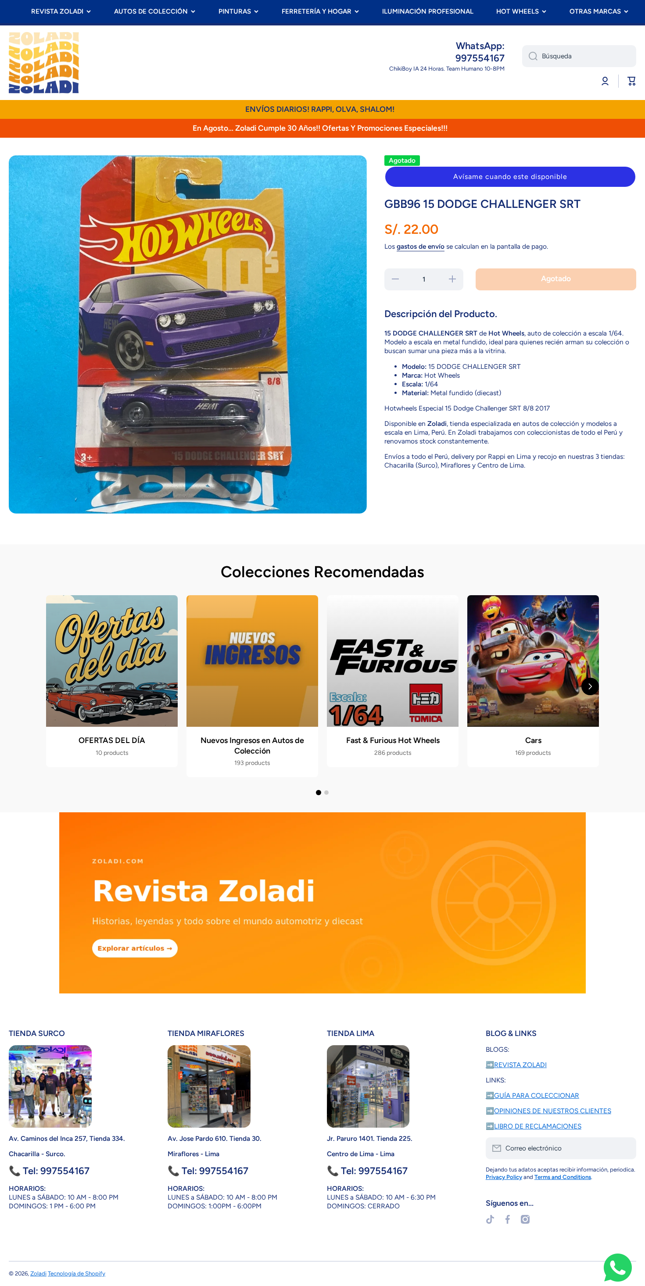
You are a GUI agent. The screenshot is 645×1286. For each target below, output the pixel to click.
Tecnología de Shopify (76, 1273)
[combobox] (579, 56)
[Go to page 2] (326, 792)
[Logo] (44, 62)
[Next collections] (590, 686)
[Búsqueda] (530, 56)
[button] (510, 177)
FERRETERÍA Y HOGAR (316, 11)
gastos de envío (420, 246)
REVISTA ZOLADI (57, 11)
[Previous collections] (55, 686)
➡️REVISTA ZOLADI (516, 1065)
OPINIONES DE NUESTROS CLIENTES (552, 1111)
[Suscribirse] (625, 1148)
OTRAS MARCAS (595, 11)
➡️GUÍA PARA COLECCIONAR (532, 1095)
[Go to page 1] (318, 792)
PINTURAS (235, 11)
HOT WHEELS (517, 11)
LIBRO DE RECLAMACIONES (537, 1126)
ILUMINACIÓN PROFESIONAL (427, 11)
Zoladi (38, 1273)
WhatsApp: (480, 46)
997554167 (480, 58)
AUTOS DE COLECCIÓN (151, 11)
